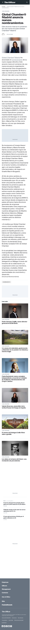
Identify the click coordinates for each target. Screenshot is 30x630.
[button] (3, 2)
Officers (4, 586)
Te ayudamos (4, 620)
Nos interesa (20, 617)
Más (3, 601)
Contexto (5, 592)
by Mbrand (4, 622)
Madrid (17, 57)
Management (6, 589)
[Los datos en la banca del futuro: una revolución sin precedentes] (15, 448)
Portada (3, 6)
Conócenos (14, 617)
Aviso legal (11, 620)
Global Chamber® (8, 57)
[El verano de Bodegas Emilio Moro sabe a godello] (15, 421)
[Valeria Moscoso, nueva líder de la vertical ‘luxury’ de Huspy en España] (15, 395)
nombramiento (17, 60)
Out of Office (6, 597)
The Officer (6, 612)
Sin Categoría (5, 11)
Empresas (5, 582)
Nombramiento (6, 281)
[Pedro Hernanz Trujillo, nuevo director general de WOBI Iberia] (15, 310)
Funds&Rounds (7, 605)
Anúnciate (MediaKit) (6, 617)
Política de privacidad (18, 620)
